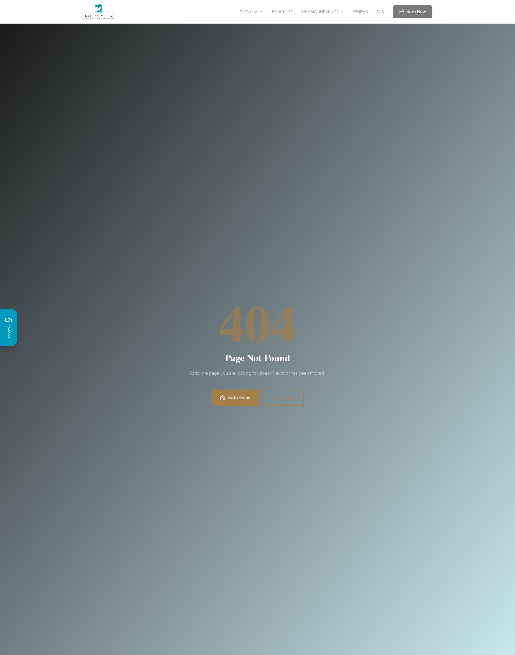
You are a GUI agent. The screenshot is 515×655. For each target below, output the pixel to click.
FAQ (380, 11)
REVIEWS (360, 11)
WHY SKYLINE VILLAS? (320, 11)
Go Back (287, 397)
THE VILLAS (249, 11)
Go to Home (238, 397)
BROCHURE (282, 11)
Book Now (416, 11)
